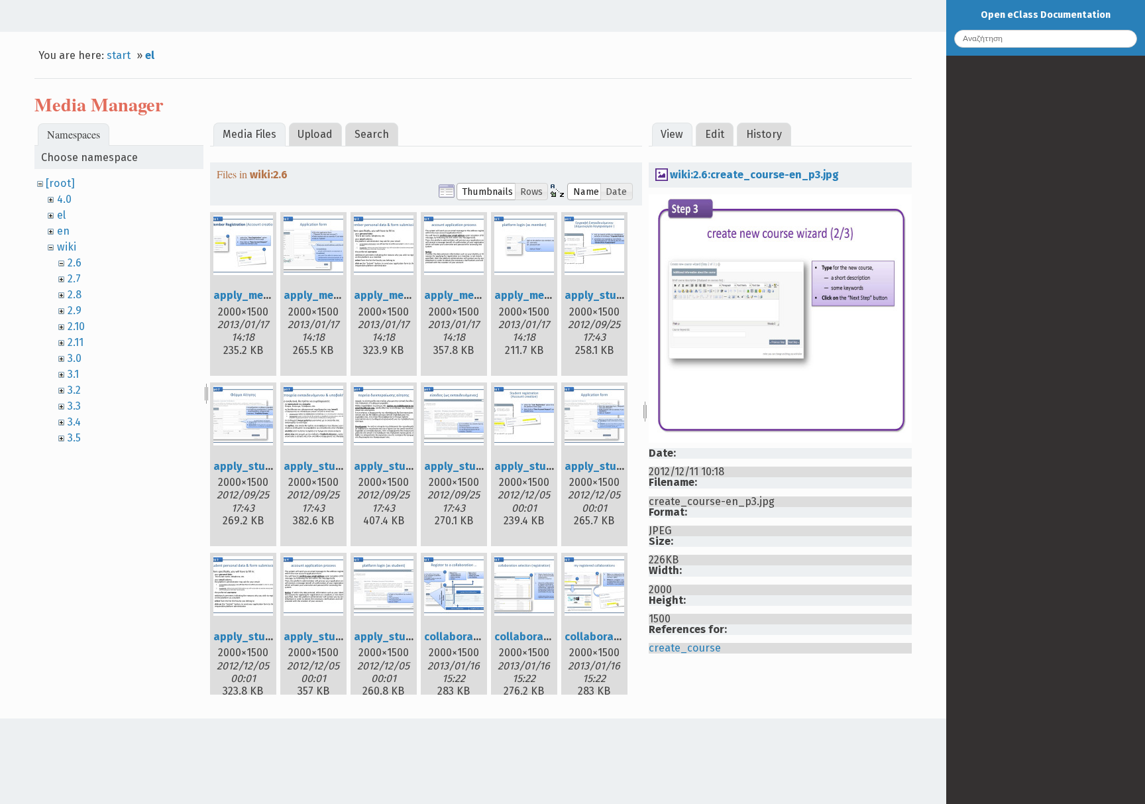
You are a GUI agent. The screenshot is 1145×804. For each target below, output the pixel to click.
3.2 (74, 390)
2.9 (75, 310)
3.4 (74, 422)
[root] (60, 183)
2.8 (75, 294)
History (764, 134)
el (149, 55)
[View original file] (780, 439)
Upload (315, 134)
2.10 (76, 326)
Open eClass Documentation (1046, 15)
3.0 (75, 358)
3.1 (73, 374)
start (119, 55)
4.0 (64, 199)
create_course (685, 648)
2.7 (74, 278)
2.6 (75, 263)
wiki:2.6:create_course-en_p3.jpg (754, 174)
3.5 (74, 437)
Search (371, 134)
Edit (714, 134)
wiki (66, 247)
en (63, 231)
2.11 (75, 342)
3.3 (74, 406)
